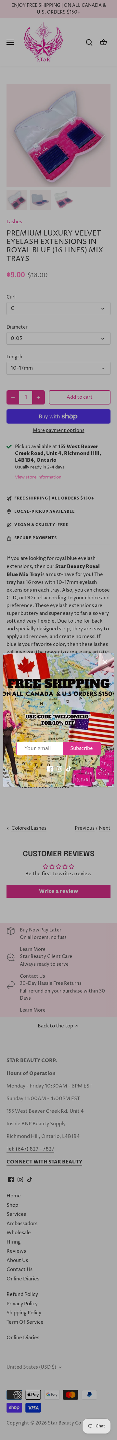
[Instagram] (59, 768)
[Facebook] (50, 768)
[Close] (105, 662)
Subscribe (81, 748)
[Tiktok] (69, 768)
